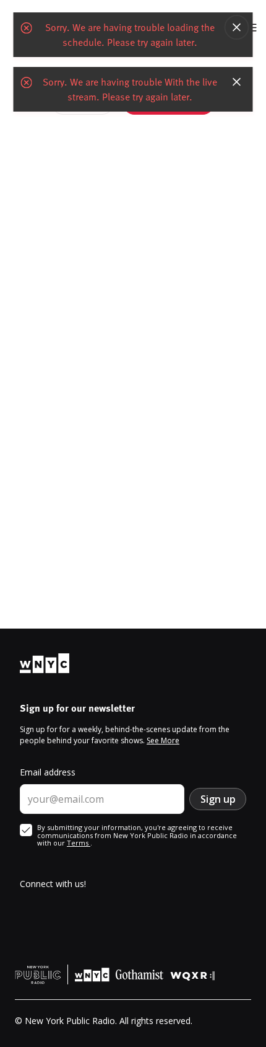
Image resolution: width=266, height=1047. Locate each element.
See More (163, 740)
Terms (78, 842)
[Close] (237, 27)
